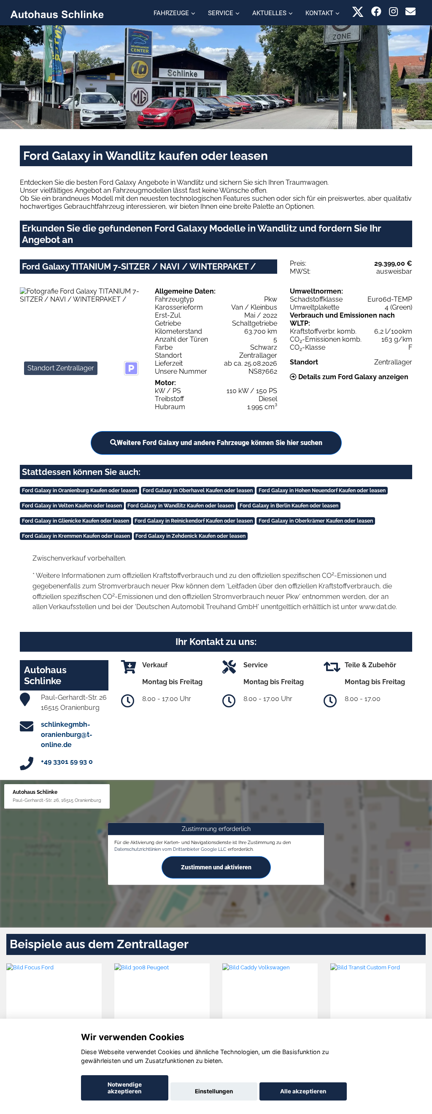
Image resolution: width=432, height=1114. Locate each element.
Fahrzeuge (171, 13)
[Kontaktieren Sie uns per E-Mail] (410, 11)
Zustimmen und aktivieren (216, 866)
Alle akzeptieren (303, 1091)
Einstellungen (214, 1091)
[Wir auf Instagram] (393, 11)
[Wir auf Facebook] (376, 11)
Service (220, 13)
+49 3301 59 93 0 (67, 762)
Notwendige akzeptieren (125, 1088)
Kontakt (319, 13)
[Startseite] (57, 14)
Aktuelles (269, 13)
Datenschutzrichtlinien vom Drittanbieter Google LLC (170, 849)
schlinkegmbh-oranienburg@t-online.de (66, 734)
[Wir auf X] (358, 11)
